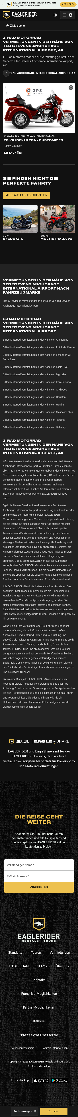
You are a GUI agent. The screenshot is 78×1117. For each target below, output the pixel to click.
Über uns (62, 966)
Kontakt (39, 980)
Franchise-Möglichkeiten (39, 994)
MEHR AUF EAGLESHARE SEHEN (26, 195)
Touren (36, 953)
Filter (55, 1111)
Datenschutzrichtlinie (22, 1048)
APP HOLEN (68, 4)
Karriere (39, 1021)
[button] (39, 119)
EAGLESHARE (19, 966)
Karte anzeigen (22, 1111)
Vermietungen (60, 953)
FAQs (43, 966)
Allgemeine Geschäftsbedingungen (39, 1035)
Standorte (15, 953)
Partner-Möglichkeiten (39, 1007)
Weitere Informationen (55, 1048)
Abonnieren (39, 887)
